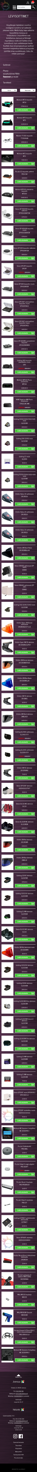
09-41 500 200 (19, 1419)
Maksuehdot (18, 1451)
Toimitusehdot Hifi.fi (18, 1455)
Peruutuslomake (18, 1458)
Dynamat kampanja (18, 1442)
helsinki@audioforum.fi (22, 1421)
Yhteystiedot (18, 1448)
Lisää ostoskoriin (22, 110)
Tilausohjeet (18, 1445)
